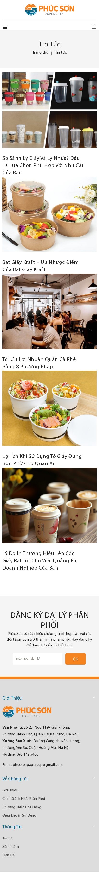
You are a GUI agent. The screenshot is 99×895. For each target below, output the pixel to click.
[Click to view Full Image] (43, 109)
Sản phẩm (10, 847)
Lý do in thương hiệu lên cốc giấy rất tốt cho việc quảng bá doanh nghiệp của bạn (39, 561)
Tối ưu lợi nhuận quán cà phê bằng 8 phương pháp (39, 363)
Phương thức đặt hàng (21, 807)
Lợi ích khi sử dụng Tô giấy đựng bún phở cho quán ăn (42, 460)
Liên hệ (8, 855)
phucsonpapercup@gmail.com (38, 765)
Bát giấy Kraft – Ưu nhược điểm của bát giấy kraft (40, 266)
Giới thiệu (10, 790)
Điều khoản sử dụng (19, 816)
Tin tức (8, 838)
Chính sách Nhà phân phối (23, 799)
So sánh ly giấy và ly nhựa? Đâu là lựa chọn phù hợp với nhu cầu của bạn (43, 166)
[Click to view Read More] (55, 109)
